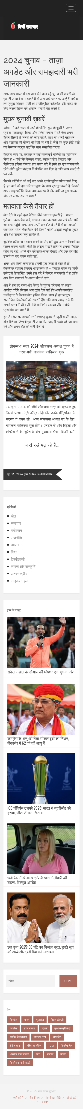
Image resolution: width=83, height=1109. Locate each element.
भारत (26, 1020)
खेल (13, 516)
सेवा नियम (34, 1097)
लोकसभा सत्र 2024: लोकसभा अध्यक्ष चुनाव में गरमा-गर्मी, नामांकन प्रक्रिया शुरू (42, 349)
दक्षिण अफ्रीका (34, 1045)
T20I (51, 1045)
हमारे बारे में (18, 1097)
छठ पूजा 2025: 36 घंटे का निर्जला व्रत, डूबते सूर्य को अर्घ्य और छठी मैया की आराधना (40, 949)
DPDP (44, 1102)
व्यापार (15, 545)
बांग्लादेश (57, 1037)
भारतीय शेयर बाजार (19, 1054)
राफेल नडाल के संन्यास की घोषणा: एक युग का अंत (40, 671)
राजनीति (16, 538)
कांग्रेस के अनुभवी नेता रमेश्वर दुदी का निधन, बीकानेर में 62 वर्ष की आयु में (38, 740)
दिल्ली (44, 1028)
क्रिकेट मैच (66, 1045)
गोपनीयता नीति (53, 1097)
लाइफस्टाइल (19, 581)
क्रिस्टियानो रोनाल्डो (20, 1062)
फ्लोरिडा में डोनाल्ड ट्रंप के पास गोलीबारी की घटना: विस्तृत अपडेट (37, 880)
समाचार (16, 523)
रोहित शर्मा (15, 1045)
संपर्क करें (71, 1097)
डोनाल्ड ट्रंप (40, 1037)
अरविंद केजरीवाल (18, 1037)
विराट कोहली (57, 1020)
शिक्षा (14, 552)
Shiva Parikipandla (41, 474)
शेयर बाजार (29, 1028)
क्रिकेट (13, 1020)
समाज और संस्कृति (23, 566)
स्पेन (38, 1054)
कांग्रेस (13, 1028)
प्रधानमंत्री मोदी (62, 1028)
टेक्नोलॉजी (18, 559)
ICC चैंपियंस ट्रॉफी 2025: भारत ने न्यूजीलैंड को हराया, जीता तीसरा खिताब (39, 810)
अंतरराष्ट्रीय (19, 574)
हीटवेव (50, 1054)
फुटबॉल (40, 1020)
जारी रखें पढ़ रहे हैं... (41, 444)
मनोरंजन (16, 530)
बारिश (63, 1054)
